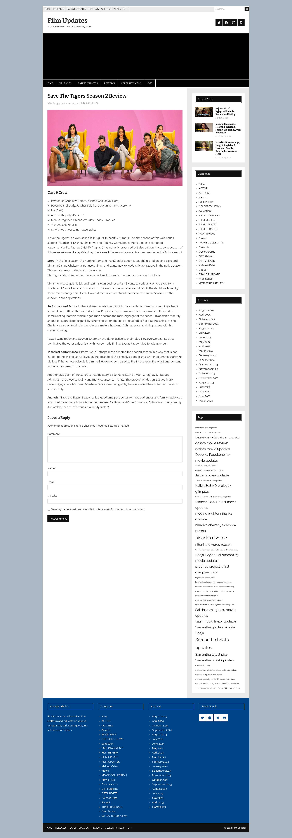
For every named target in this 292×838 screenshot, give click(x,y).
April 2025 (204, 314)
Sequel (203, 269)
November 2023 (208, 368)
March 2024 (206, 350)
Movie (202, 238)
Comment (54, 433)
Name (51, 468)
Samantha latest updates (214, 660)
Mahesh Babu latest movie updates (216, 505)
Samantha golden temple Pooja (215, 630)
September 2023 (209, 377)
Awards (203, 197)
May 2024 (204, 341)
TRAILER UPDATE (209, 274)
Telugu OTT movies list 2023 (229, 688)
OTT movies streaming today (227, 550)
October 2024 (207, 319)
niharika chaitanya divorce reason (215, 528)
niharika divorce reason (213, 545)
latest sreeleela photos (222, 497)
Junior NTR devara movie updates (208, 481)
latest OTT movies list (203, 497)
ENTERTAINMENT (209, 215)
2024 (202, 183)
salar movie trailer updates (215, 621)
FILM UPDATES (89, 103)
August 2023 (206, 382)
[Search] (247, 9)
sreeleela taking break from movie (208, 675)
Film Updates (67, 20)
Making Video (207, 233)
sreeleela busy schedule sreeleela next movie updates (216, 670)
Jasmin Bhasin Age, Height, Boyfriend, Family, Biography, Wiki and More (228, 128)
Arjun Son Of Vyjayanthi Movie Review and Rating (226, 111)
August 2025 (206, 310)
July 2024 (204, 332)
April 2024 (204, 346)
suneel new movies (227, 679)
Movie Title (205, 247)
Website (52, 495)
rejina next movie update (224, 605)
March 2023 (206, 400)
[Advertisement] (146, 56)
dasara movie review (211, 443)
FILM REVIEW (207, 220)
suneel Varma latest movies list (227, 684)
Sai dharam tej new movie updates (215, 612)
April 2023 (204, 396)
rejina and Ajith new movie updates (208, 600)
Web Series (205, 278)
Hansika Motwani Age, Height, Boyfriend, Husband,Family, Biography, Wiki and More (228, 148)
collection (205, 210)
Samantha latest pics (211, 654)
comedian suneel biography (206, 428)
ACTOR (203, 188)
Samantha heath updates (212, 643)
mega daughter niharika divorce (213, 516)
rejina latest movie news (204, 605)
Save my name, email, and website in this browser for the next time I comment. (98, 509)
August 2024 (206, 328)
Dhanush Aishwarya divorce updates (209, 470)
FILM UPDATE (207, 224)
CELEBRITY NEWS (210, 206)
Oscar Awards (207, 251)
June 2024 (205, 337)
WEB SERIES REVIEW (211, 283)
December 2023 (208, 364)
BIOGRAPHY (206, 201)
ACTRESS (204, 192)
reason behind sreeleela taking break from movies (214, 591)
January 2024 (206, 359)
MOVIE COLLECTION (211, 242)
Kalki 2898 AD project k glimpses (213, 488)
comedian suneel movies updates (208, 432)
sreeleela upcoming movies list (207, 679)
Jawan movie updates (212, 475)
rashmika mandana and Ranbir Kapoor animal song (214, 587)
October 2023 (207, 373)
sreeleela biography (202, 665)
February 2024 (207, 355)
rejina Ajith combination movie (206, 596)
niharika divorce (211, 537)
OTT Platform (207, 256)
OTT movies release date (204, 550)
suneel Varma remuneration (205, 688)
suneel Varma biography (204, 684)
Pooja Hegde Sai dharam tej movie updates (217, 558)
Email (51, 481)
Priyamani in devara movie (205, 578)
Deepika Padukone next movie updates (213, 457)
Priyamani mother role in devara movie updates (213, 582)
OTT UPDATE (207, 260)
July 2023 (204, 386)
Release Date (207, 265)
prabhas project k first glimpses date (212, 569)
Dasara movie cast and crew (217, 437)
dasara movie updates (212, 449)
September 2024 (209, 323)
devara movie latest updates (206, 466)
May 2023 (204, 391)
